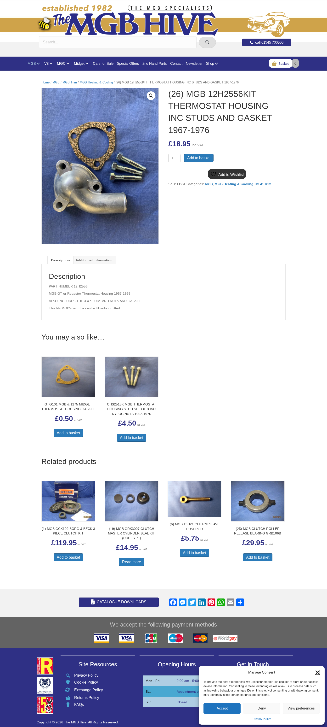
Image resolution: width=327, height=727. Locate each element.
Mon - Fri (152, 681)
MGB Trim (69, 82)
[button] (317, 672)
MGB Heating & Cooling (96, 82)
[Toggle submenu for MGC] (67, 63)
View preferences (301, 708)
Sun (149, 702)
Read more (131, 562)
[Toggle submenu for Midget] (86, 63)
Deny (262, 708)
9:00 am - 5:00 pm (191, 681)
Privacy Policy (262, 719)
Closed (182, 702)
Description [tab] (60, 260)
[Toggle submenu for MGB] (38, 63)
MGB (56, 82)
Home (45, 82)
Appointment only (190, 691)
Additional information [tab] (94, 260)
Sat (148, 691)
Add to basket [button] (68, 433)
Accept (222, 708)
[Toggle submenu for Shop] (216, 63)
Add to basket (198, 158)
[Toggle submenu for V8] (50, 63)
